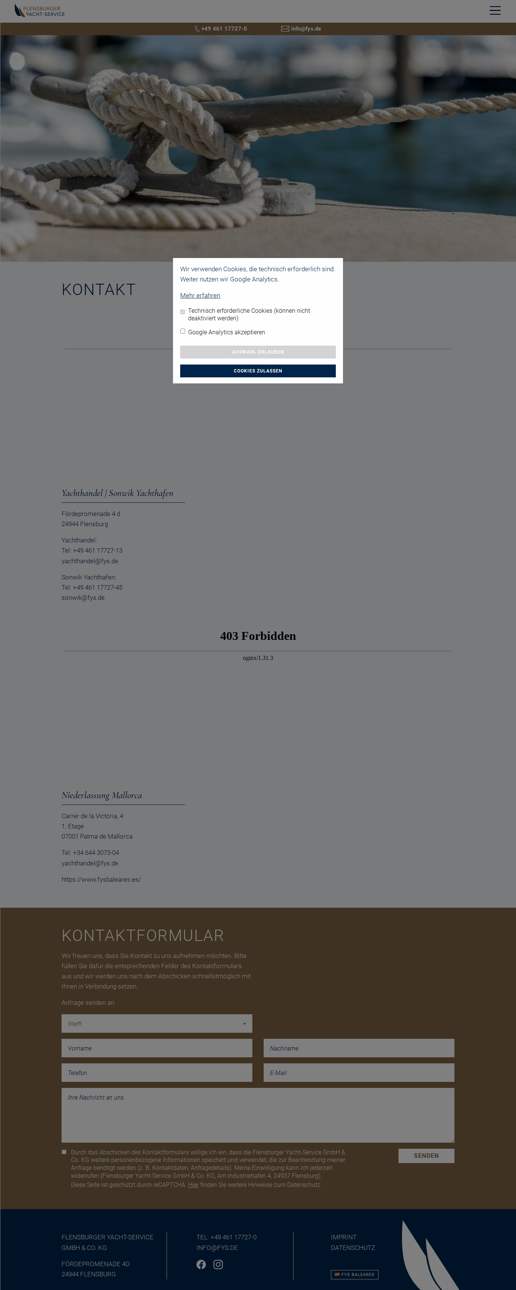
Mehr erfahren (200, 295)
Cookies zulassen (258, 371)
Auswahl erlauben (258, 352)
